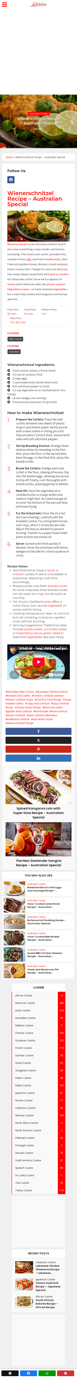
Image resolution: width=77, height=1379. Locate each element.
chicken (64, 274)
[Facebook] (11, 179)
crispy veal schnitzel (38, 703)
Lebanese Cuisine (46, 1262)
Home (9, 157)
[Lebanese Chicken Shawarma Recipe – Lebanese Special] (25, 1267)
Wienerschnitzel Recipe (20, 723)
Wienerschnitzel (17, 244)
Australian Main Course (20, 691)
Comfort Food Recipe (48, 699)
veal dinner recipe (43, 719)
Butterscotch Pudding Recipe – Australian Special (46, 922)
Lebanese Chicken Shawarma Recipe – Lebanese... (47, 1269)
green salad (51, 633)
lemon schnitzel (16, 715)
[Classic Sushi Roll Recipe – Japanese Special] (25, 1284)
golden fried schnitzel (19, 711)
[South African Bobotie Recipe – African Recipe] (25, 1301)
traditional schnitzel (18, 719)
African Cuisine (44, 1296)
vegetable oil (57, 605)
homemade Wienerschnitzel (51, 711)
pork (53, 274)
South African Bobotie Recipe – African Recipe (47, 1303)
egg (28, 259)
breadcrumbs (52, 259)
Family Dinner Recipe (28, 707)
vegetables (60, 289)
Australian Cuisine (39, 113)
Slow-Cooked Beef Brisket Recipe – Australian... (43, 938)
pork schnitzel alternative (42, 715)
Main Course (15, 339)
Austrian (62, 269)
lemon (11, 284)
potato (51, 284)
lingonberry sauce (18, 289)
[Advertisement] (38, 54)
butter (46, 601)
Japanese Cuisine (45, 1279)
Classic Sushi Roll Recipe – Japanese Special (48, 1286)
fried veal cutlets (53, 707)
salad (59, 284)
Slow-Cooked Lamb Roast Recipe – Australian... (43, 905)
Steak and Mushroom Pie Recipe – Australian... (43, 971)
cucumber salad (54, 629)
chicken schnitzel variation (49, 695)
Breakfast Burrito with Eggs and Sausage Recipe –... (44, 889)
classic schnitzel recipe (20, 699)
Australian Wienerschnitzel (52, 691)
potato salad (32, 629)
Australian (14, 351)
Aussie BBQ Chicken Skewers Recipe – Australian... (44, 954)
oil (54, 613)
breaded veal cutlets (18, 695)
